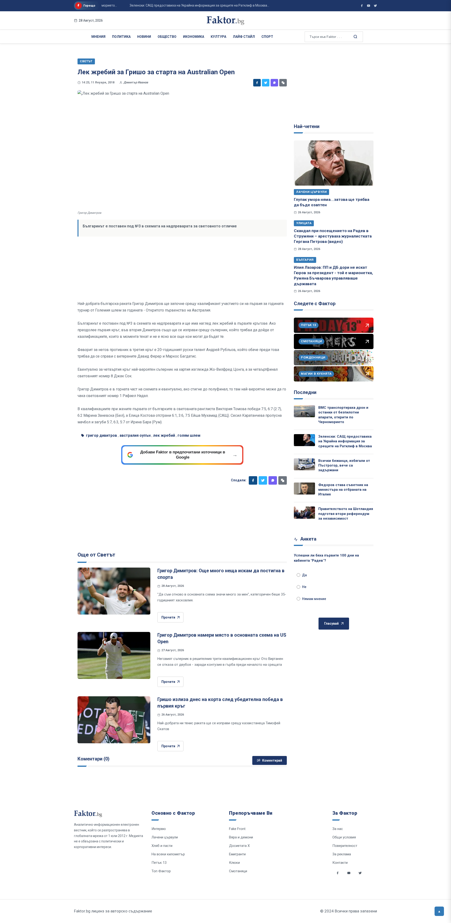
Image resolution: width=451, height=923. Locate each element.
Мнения (98, 37)
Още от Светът (96, 555)
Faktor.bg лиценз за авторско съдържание (113, 911)
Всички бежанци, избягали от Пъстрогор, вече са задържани (344, 465)
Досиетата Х (239, 846)
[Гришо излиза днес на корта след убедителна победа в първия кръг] (114, 719)
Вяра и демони (241, 837)
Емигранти (237, 854)
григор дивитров (101, 435)
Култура (218, 37)
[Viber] (274, 82)
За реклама (341, 854)
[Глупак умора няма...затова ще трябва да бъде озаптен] (333, 163)
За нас (337, 829)
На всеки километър (168, 854)
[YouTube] (368, 5)
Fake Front (237, 829)
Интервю (159, 829)
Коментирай (272, 760)
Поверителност (344, 846)
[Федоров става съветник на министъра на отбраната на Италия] (304, 489)
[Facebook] (257, 82)
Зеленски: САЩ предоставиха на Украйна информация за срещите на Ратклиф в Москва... (186, 5)
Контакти (340, 863)
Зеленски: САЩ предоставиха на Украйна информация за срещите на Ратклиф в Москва (345, 441)
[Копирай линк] (283, 82)
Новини (144, 37)
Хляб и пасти (162, 846)
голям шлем (189, 435)
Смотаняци (238, 871)
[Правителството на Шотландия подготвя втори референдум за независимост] (304, 512)
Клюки (234, 863)
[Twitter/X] (375, 5)
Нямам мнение (314, 599)
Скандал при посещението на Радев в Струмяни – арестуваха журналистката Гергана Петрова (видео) (333, 236)
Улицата (303, 223)
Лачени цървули (311, 192)
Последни (305, 392)
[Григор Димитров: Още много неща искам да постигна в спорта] (114, 591)
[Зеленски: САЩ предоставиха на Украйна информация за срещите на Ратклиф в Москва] (304, 440)
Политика (121, 37)
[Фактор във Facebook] (361, 5)
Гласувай (331, 623)
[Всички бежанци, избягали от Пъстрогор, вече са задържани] (304, 464)
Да (304, 575)
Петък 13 (159, 863)
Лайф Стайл (244, 37)
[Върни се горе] (439, 911)
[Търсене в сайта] (355, 36)
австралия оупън (135, 435)
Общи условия (344, 837)
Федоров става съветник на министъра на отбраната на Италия (343, 490)
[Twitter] (265, 82)
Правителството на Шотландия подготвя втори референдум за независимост (345, 514)
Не (304, 587)
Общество (167, 37)
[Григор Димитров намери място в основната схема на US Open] (114, 655)
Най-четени (306, 126)
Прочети (168, 617)
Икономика (193, 37)
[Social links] (337, 873)
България (305, 259)
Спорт (267, 37)
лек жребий (164, 435)
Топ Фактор (161, 871)
